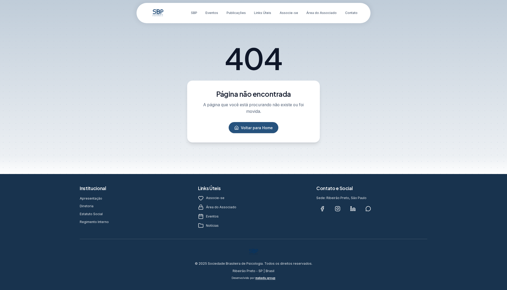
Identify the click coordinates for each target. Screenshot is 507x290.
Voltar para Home (257, 127)
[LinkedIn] (353, 208)
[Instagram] (337, 208)
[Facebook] (322, 208)
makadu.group (265, 278)
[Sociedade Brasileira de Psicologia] (158, 13)
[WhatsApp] (368, 208)
